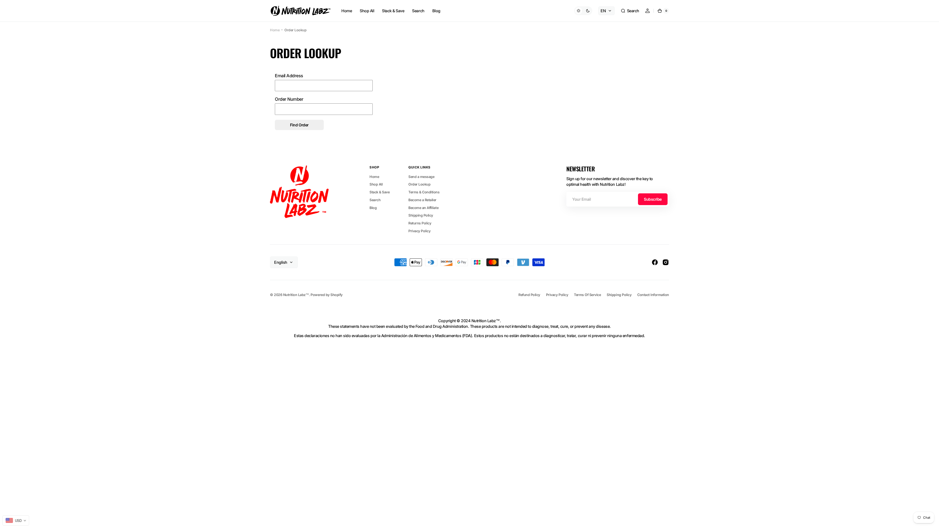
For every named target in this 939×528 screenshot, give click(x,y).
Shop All (376, 184)
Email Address (289, 75)
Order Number (289, 99)
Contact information (653, 295)
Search (374, 200)
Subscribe (653, 199)
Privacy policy (557, 295)
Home (274, 30)
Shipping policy (619, 295)
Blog (373, 208)
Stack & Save (379, 192)
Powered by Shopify (326, 295)
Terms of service (587, 295)
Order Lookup (419, 184)
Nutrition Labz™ (296, 295)
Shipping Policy (420, 215)
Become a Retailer (422, 200)
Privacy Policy (419, 231)
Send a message (421, 177)
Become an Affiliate (423, 208)
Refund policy (529, 295)
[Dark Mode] (583, 10)
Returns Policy (419, 223)
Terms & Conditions (423, 192)
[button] (630, 10)
